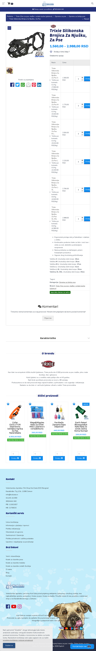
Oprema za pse (60, 16)
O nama (9, 569)
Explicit (61, 646)
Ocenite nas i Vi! (73, 615)
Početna (10, 16)
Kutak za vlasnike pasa (14, 559)
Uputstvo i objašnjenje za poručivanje (19, 542)
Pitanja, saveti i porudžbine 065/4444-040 (49, 9)
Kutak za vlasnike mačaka (15, 563)
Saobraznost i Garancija (15, 535)
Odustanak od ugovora (14, 532)
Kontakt (9, 576)
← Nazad (85, 19)
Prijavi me (48, 318)
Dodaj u (14, 458)
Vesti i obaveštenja (13, 556)
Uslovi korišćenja (12, 522)
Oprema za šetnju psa (77, 16)
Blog (7, 573)
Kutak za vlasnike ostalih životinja (18, 566)
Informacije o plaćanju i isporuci (17, 525)
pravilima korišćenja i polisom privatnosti (18, 640)
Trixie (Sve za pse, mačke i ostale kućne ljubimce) (34, 16)
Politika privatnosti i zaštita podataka (19, 538)
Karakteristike (48, 338)
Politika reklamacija (13, 529)
